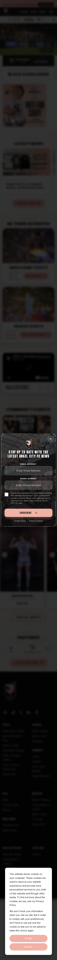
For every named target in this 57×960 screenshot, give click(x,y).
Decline (28, 946)
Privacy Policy (20, 520)
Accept (28, 938)
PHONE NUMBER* (28, 478)
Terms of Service (36, 520)
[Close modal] (50, 439)
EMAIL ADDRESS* (28, 464)
